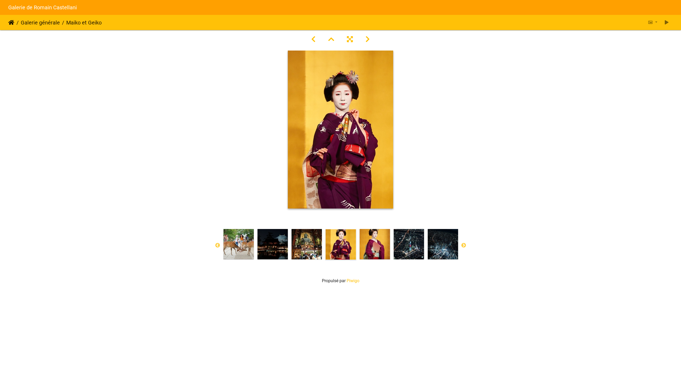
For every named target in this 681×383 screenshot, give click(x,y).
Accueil (11, 23)
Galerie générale (40, 22)
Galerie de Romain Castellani (42, 7)
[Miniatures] (331, 39)
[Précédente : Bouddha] (313, 39)
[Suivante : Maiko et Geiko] (367, 39)
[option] (239, 244)
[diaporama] (667, 22)
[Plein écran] (349, 39)
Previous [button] (217, 245)
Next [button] (463, 245)
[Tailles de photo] (652, 22)
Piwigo (353, 280)
